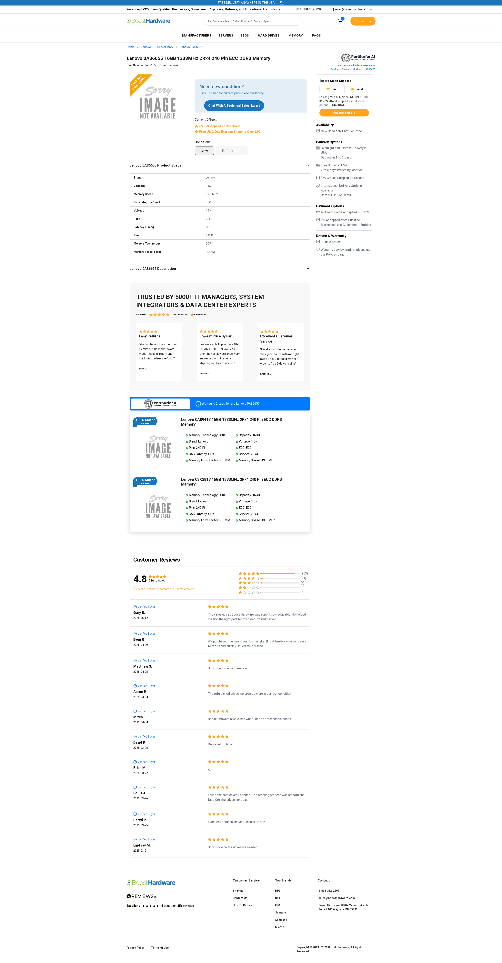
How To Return (242, 905)
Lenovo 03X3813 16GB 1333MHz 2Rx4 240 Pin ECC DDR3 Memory (231, 482)
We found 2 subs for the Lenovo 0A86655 (353, 69)
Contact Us (240, 898)
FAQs (316, 35)
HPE (277, 890)
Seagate (280, 912)
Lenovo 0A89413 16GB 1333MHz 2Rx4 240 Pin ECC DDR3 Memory (231, 422)
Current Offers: (206, 119)
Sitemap (238, 890)
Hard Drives (268, 35)
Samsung (281, 919)
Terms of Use (160, 947)
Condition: (202, 142)
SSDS (244, 35)
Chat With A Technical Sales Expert (234, 105)
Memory (295, 35)
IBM (277, 905)
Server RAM (165, 47)
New (204, 151)
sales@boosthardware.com (353, 9)
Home (130, 47)
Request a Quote (344, 112)
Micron (279, 927)
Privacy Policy (135, 947)
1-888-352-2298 (311, 9)
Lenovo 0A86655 (191, 47)
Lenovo (146, 47)
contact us (363, 21)
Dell (277, 898)
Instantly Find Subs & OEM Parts (356, 65)
